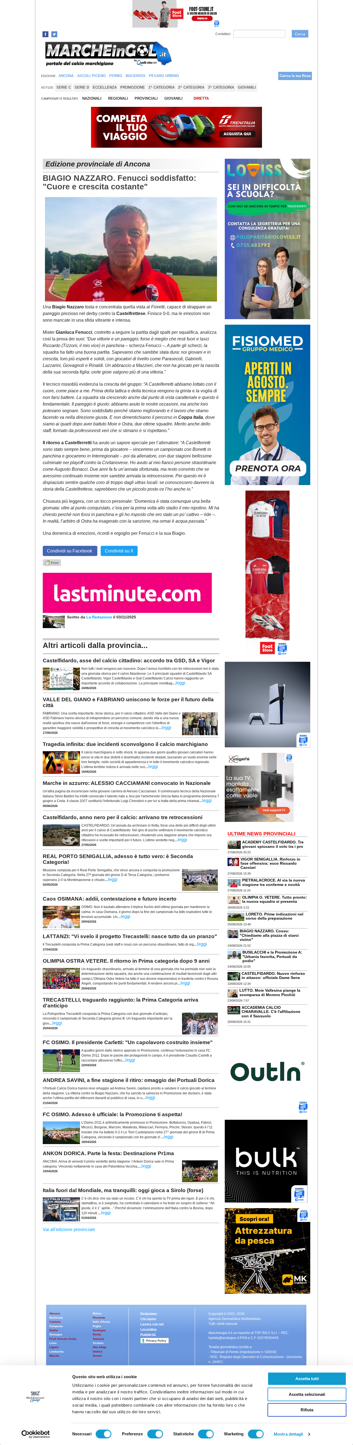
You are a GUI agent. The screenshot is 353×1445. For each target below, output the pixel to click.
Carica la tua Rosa (295, 76)
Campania (56, 1326)
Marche (54, 1355)
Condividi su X (119, 551)
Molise (97, 1313)
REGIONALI (118, 98)
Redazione (148, 1314)
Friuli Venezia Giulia (62, 1338)
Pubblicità (148, 1335)
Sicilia (97, 1334)
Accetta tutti (307, 1378)
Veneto (97, 1355)
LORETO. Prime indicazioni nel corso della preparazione (274, 916)
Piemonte (99, 1317)
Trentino (98, 1343)
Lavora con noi (152, 1324)
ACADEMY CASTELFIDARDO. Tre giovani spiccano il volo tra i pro (273, 844)
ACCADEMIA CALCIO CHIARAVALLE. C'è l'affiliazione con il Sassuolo (271, 1011)
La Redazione (99, 617)
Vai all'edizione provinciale (69, 1229)
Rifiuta (307, 1409)
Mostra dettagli (288, 1434)
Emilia (53, 1330)
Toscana (98, 1338)
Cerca (300, 34)
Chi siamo (148, 1319)
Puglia (97, 1326)
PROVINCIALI (146, 98)
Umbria (97, 1351)
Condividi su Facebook (70, 551)
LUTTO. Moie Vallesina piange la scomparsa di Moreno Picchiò (269, 992)
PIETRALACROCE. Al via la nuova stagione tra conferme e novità (273, 882)
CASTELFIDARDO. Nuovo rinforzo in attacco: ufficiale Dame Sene (273, 975)
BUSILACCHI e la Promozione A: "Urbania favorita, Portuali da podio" (272, 956)
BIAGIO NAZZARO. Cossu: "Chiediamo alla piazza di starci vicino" (269, 935)
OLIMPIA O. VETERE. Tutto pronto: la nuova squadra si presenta (274, 899)
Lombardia (56, 1351)
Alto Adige (99, 1347)
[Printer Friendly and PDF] (52, 562)
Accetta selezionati (307, 1394)
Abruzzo (54, 1313)
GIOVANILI (173, 98)
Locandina (148, 1330)
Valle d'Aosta (101, 1321)
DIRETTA (201, 98)
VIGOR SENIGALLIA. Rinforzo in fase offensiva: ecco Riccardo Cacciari (270, 863)
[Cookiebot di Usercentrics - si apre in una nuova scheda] (36, 1434)
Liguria (54, 1347)
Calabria (55, 1321)
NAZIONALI (91, 98)
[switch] (155, 1434)
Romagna (55, 1334)
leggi (180, 683)
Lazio (53, 1343)
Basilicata (56, 1317)
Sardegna (99, 1330)
